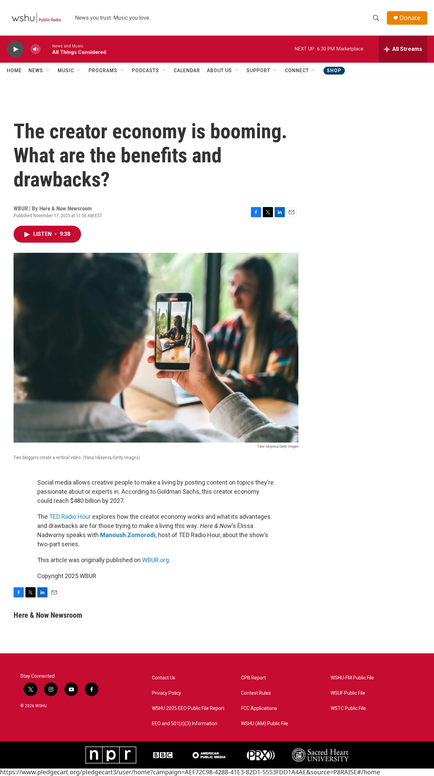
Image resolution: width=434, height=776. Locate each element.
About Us (219, 70)
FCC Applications (259, 708)
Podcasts (145, 70)
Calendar (187, 70)
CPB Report (253, 677)
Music (66, 70)
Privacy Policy (166, 693)
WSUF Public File (348, 693)
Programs (102, 70)
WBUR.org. (156, 560)
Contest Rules (256, 693)
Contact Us (163, 677)
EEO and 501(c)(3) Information (184, 723)
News (35, 70)
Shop (334, 70)
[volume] (35, 49)
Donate (409, 17)
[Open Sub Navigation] (48, 70)
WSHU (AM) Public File (264, 723)
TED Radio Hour (70, 516)
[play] (15, 49)
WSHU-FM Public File (352, 677)
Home (14, 70)
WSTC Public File (348, 708)
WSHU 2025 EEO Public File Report (188, 708)
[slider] (46, 49)
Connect (297, 70)
